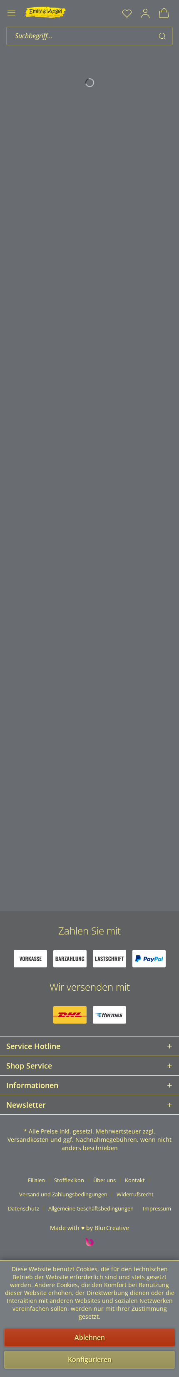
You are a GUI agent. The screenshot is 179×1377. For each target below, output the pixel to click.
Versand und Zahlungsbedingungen (63, 1194)
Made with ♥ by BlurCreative (89, 1228)
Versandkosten (28, 1139)
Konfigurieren (90, 1359)
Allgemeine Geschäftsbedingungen (91, 1208)
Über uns (104, 1180)
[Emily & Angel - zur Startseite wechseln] (45, 12)
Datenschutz (23, 1208)
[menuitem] (127, 13)
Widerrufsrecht (135, 1194)
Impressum (157, 1208)
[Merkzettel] (127, 13)
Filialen (36, 1180)
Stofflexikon (69, 1180)
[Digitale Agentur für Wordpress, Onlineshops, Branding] (89, 1244)
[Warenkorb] (163, 13)
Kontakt (135, 1180)
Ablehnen (90, 1337)
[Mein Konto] (145, 13)
